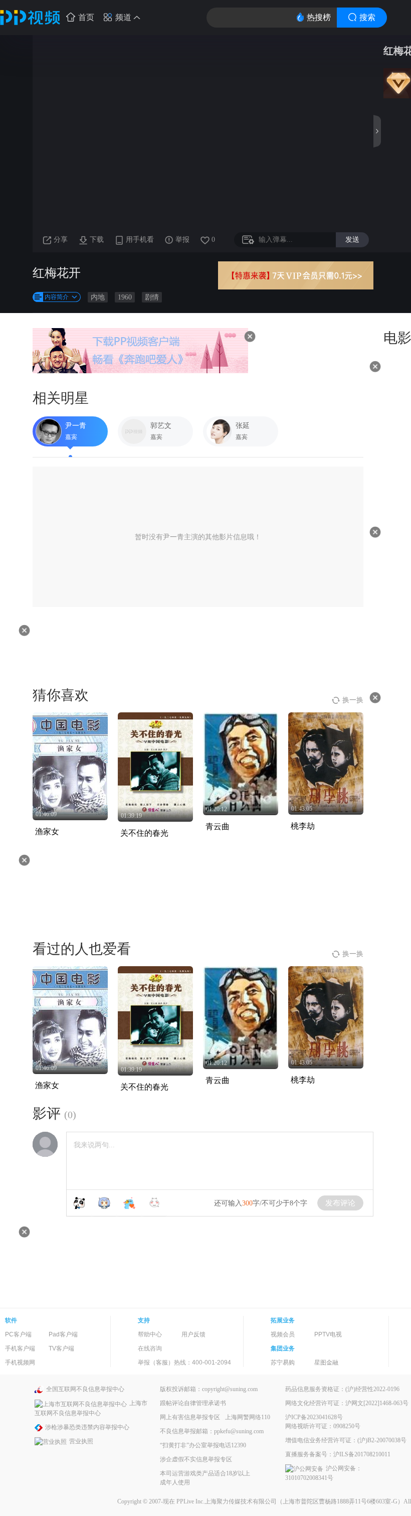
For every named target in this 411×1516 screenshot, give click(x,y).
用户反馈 (193, 1334)
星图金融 (326, 1362)
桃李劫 (303, 826)
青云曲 (218, 826)
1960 (125, 297)
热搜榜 (319, 17)
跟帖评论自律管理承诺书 (193, 1403)
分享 (61, 239)
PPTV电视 (328, 1334)
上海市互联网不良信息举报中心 (91, 1408)
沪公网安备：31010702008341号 (323, 1473)
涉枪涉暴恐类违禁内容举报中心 (87, 1427)
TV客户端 (61, 1348)
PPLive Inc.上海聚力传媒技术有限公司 (226, 1501)
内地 (98, 297)
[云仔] (154, 1203)
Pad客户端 (63, 1334)
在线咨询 (150, 1348)
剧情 (152, 297)
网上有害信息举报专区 (190, 1417)
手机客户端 (20, 1348)
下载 (97, 239)
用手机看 (140, 239)
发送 (352, 239)
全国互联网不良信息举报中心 (85, 1389)
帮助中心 (150, 1334)
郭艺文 (160, 425)
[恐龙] (129, 1203)
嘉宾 (71, 436)
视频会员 (283, 1334)
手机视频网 (20, 1362)
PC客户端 (18, 1334)
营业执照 (81, 1441)
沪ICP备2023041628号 (314, 1417)
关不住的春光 (144, 833)
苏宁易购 (283, 1362)
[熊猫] (79, 1203)
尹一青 (75, 425)
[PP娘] (104, 1203)
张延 (243, 425)
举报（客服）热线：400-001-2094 (184, 1362)
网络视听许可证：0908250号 (322, 1426)
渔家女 (47, 831)
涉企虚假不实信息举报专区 (196, 1459)
